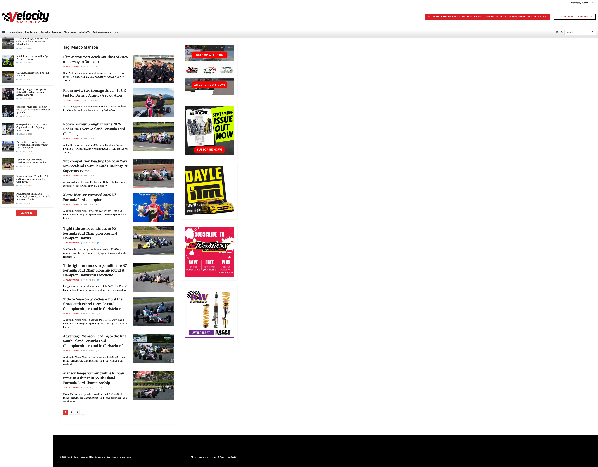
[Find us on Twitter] (557, 32)
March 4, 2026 (88, 350)
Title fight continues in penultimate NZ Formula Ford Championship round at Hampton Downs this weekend (95, 270)
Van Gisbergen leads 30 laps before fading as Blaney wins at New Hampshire (32, 145)
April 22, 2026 (88, 138)
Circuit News (70, 32)
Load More (26, 213)
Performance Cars (102, 32)
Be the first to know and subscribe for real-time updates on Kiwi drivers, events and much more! (487, 16)
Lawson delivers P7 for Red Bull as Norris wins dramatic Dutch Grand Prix (32, 179)
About (193, 456)
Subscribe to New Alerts (576, 16)
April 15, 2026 (88, 175)
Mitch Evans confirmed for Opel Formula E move (32, 57)
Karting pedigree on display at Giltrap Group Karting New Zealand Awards (31, 92)
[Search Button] (593, 32)
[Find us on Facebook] (552, 32)
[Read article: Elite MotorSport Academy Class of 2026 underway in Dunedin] (153, 69)
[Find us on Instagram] (562, 32)
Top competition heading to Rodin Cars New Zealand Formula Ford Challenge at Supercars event (95, 166)
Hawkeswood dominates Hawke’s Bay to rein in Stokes (31, 161)
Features (56, 32)
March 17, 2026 (88, 243)
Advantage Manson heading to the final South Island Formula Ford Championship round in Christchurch (95, 341)
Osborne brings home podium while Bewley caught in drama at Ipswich (33, 109)
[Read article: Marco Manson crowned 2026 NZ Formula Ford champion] (153, 207)
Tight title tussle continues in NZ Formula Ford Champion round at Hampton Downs (90, 233)
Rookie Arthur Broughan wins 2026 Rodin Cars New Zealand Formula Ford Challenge (94, 129)
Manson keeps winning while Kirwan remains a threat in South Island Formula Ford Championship (93, 378)
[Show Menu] (3, 32)
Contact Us (232, 456)
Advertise (203, 456)
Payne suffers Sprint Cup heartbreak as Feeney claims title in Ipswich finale (33, 196)
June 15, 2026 (88, 100)
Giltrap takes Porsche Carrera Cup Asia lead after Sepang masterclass (31, 127)
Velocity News (72, 66)
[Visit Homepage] (25, 16)
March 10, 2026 (88, 313)
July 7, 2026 (87, 66)
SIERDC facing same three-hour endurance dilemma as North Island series (33, 41)
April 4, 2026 (87, 204)
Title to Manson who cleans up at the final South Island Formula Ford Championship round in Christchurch (94, 304)
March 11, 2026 (88, 280)
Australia (45, 32)
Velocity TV (84, 32)
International (15, 32)
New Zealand (31, 32)
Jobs (115, 32)
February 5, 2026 (89, 387)
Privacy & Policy (218, 456)
